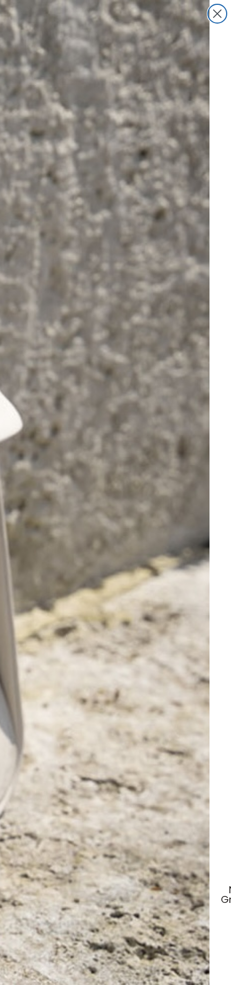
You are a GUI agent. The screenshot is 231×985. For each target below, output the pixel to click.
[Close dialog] (217, 13)
